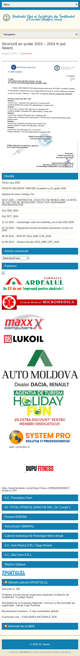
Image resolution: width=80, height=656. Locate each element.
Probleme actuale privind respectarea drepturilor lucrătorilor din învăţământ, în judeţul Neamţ (35, 596)
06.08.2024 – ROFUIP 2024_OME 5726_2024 (26, 236)
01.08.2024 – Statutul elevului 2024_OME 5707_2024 (30, 242)
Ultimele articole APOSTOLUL (28, 582)
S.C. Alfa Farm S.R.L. (18, 554)
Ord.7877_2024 (10, 216)
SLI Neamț (44, 644)
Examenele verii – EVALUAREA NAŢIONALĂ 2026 (29, 617)
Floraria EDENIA (15, 516)
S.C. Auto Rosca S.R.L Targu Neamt (28, 545)
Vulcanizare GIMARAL (19, 526)
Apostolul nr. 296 (11, 589)
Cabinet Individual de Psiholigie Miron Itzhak (33, 535)
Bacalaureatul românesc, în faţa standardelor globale (30, 611)
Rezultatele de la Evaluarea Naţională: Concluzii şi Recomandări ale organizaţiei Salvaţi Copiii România (38, 604)
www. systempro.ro (19, 446)
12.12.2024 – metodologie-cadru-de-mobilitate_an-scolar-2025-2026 (38, 222)
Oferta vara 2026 (11, 182)
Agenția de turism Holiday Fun (18, 194)
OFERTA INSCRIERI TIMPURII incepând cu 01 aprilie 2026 (34, 188)
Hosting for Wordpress (61, 652)
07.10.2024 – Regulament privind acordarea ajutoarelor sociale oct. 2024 (38, 229)
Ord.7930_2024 (10, 210)
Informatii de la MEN (21, 626)
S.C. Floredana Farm (18, 497)
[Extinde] (63, 394)
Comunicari (26, 53)
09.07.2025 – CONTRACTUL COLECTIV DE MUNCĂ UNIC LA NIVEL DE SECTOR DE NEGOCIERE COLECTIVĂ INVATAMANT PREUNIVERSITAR (39, 202)
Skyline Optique (14, 564)
